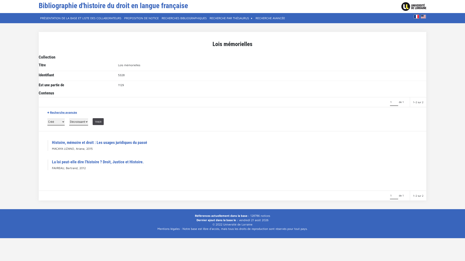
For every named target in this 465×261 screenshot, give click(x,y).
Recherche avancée (270, 18)
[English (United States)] (423, 16)
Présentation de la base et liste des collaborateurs (80, 18)
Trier (98, 121)
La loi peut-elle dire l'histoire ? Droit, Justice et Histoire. (98, 162)
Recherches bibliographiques (184, 18)
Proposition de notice (141, 18)
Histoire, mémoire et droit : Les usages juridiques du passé (99, 142)
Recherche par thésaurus (229, 18)
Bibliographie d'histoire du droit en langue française (113, 5)
